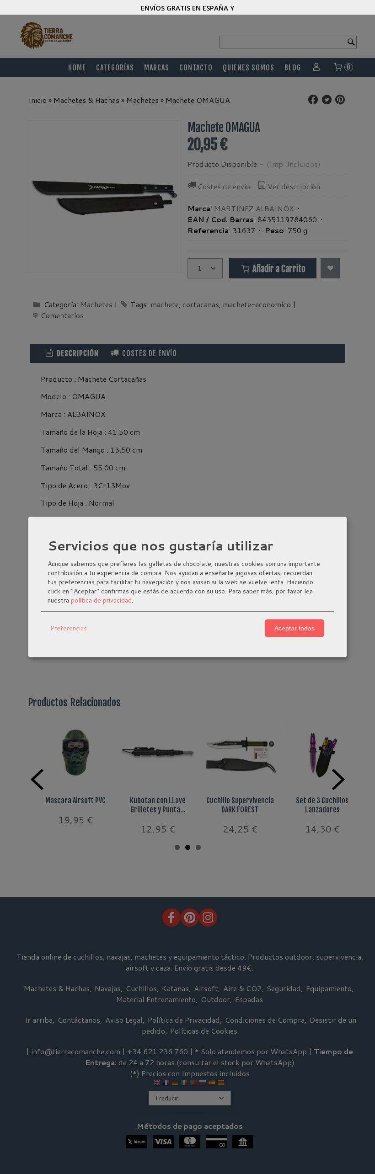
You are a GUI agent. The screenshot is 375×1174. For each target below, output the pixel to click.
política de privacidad (101, 599)
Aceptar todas (294, 628)
